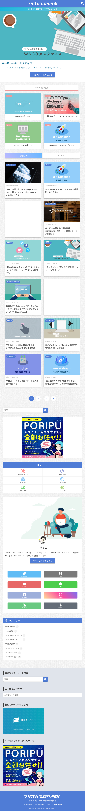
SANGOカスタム (23, 474)
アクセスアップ (50, 204)
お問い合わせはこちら (42, 561)
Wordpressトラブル (16, 639)
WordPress (62, 474)
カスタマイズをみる (43, 75)
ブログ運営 (11, 644)
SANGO (48, 165)
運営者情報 (28, 804)
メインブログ (62, 490)
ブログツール (11, 165)
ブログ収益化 (62, 482)
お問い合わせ (39, 804)
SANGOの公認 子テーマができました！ (42, 9)
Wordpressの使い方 (13, 282)
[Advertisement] (23, 216)
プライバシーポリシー (54, 804)
